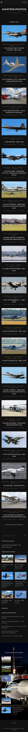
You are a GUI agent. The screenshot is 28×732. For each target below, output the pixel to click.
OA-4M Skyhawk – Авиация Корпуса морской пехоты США (14, 206)
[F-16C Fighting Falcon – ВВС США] (14, 439)
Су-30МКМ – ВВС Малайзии (7, 601)
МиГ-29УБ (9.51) (17, 666)
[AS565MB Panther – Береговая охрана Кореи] (20, 576)
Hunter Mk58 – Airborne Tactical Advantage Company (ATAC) (14, 173)
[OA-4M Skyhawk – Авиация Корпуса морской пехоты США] (14, 189)
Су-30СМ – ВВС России (19, 601)
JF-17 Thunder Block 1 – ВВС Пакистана (19, 566)
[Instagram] (24, 2)
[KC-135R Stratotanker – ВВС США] (14, 254)
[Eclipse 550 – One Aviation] (14, 471)
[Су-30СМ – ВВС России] (20, 594)
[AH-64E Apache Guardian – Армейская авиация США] (14, 222)
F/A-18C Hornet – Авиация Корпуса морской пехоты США (14, 392)
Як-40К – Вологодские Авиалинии (10, 632)
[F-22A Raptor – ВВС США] (14, 127)
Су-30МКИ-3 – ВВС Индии (7, 565)
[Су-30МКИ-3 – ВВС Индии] (7, 559)
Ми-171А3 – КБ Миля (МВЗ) (14, 636)
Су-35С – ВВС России (19, 676)
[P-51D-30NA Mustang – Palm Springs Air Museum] (14, 96)
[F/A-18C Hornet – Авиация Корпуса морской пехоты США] (14, 375)
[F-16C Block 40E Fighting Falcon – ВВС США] (14, 33)
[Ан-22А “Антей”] (6, 659)
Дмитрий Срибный (11, 115)
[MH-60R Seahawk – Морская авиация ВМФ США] (14, 408)
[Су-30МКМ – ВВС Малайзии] (7, 594)
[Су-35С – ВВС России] (6, 678)
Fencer (3, 636)
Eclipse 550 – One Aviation (14, 485)
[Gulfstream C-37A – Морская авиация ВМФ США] (14, 64)
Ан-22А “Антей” (17, 657)
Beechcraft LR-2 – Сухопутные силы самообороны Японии (7, 584)
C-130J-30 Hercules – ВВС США (14, 331)
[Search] (26, 2)
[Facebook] (22, 2)
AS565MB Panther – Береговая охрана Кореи (20, 583)
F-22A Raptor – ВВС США (14, 142)
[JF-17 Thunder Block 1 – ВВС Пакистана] (20, 559)
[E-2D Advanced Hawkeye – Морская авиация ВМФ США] (14, 500)
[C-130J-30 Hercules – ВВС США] (14, 316)
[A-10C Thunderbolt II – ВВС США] (14, 285)
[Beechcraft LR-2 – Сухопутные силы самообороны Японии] (7, 576)
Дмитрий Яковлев (7, 616)
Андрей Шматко (11, 52)
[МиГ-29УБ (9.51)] (6, 669)
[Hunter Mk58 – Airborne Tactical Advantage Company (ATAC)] (14, 156)
